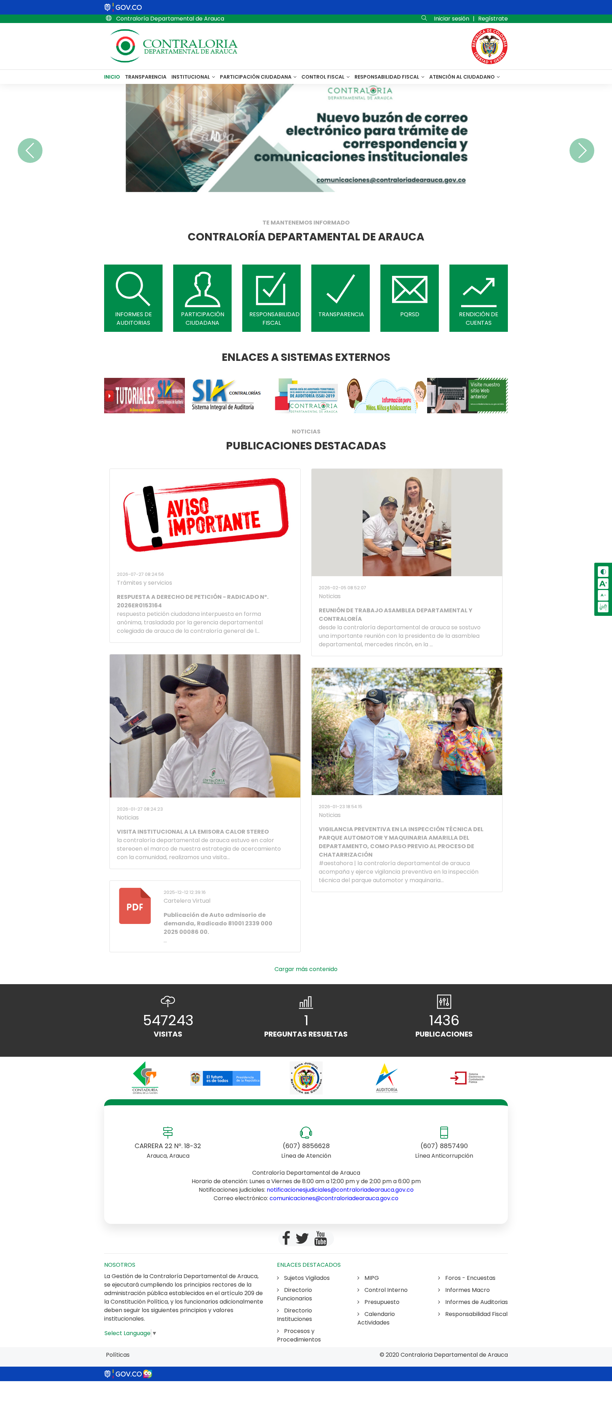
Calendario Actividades (376, 1318)
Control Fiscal (323, 76)
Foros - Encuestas (469, 1278)
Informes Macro (467, 1290)
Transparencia (145, 76)
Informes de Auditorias (476, 1302)
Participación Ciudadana (256, 76)
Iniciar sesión (451, 19)
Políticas (118, 1355)
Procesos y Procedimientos (299, 1335)
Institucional (191, 76)
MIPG (371, 1278)
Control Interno (385, 1290)
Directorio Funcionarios (294, 1294)
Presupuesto (381, 1302)
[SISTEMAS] (144, 395)
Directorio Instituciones (294, 1314)
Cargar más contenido (306, 969)
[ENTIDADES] (144, 1078)
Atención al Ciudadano (462, 76)
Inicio (112, 76)
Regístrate (493, 19)
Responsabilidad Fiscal (387, 76)
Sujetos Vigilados (306, 1278)
